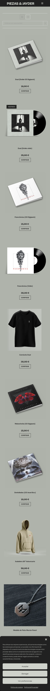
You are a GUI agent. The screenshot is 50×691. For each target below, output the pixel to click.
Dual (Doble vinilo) (25, 148)
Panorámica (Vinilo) (25, 286)
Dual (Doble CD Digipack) (25, 79)
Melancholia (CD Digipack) (25, 424)
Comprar (25, 160)
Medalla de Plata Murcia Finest (25, 630)
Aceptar (25, 666)
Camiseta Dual (25, 355)
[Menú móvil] (41, 3)
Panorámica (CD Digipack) (25, 217)
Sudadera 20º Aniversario (25, 561)
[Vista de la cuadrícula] (22, 17)
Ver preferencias (25, 681)
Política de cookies (17, 687)
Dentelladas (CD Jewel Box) (25, 492)
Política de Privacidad (31, 687)
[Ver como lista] (28, 17)
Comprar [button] (25, 91)
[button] (46, 639)
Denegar (25, 673)
